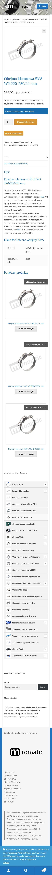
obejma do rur (9, 707)
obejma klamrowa (19, 145)
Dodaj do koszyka (25, 122)
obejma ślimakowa (11, 717)
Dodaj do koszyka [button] (26, 328)
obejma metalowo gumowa (36, 707)
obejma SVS (33, 145)
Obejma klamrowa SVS (29, 19)
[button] (44, 31)
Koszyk (40, 868)
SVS (42, 196)
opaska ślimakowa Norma (28, 717)
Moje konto (8, 870)
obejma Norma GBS (22, 710)
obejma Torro (9, 714)
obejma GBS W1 (20, 707)
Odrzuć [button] (6, 862)
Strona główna (13, 19)
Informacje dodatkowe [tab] (16, 164)
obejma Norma (9, 710)
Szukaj (6, 683)
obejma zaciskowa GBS (26, 713)
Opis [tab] (6, 157)
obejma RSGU (35, 710)
